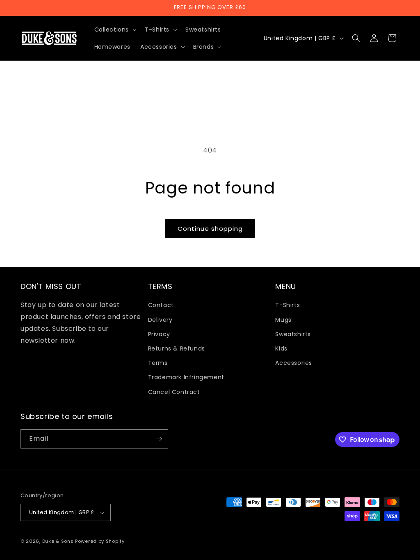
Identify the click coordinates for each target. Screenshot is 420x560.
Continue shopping (210, 228)
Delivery (160, 320)
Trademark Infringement (186, 377)
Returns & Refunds (176, 348)
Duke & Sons (58, 541)
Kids (281, 348)
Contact (161, 305)
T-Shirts (287, 305)
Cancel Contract (174, 392)
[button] (114, 29)
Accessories (293, 363)
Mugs (283, 320)
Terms (158, 363)
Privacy (159, 334)
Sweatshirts (293, 334)
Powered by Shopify (100, 541)
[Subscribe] (159, 438)
